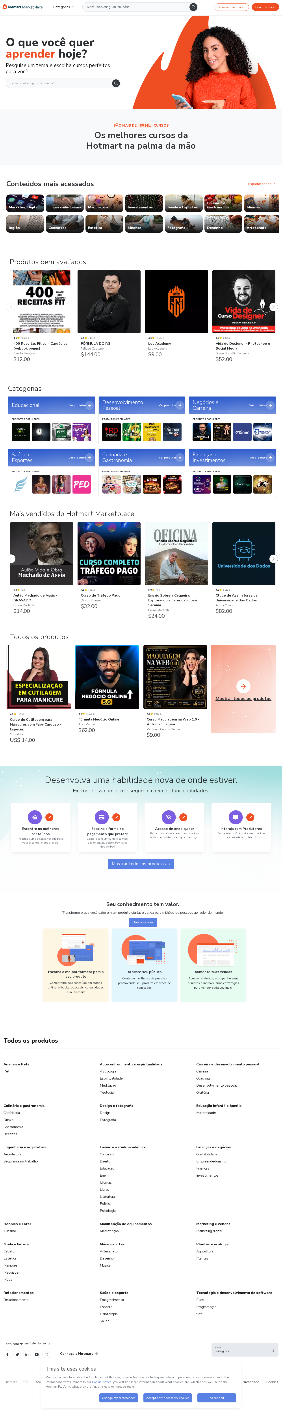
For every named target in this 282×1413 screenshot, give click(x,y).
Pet (6, 1071)
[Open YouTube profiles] (36, 1354)
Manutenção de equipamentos (126, 1224)
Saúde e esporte (114, 1292)
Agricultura (204, 1251)
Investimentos (207, 1175)
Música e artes (112, 1244)
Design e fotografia (116, 1105)
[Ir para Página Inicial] (23, 7)
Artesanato (109, 1251)
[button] (245, 1350)
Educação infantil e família (218, 1105)
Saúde (104, 1321)
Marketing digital (209, 1231)
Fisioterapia (109, 1314)
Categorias (61, 7)
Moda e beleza (16, 1244)
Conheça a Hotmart (76, 1353)
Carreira (202, 1071)
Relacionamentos (19, 1292)
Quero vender (142, 922)
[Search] (193, 7)
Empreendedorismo (211, 1161)
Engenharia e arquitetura (25, 1147)
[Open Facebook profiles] (7, 1354)
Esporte (106, 1306)
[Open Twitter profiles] (17, 1354)
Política (105, 1203)
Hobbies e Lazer (17, 1224)
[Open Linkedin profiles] (27, 1354)
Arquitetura (12, 1154)
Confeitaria (12, 1112)
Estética (10, 1258)
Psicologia (108, 1210)
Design (105, 1112)
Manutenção (109, 1231)
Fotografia (108, 1119)
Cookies (272, 1382)
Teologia (107, 1092)
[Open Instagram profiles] (46, 1354)
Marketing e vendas (213, 1224)
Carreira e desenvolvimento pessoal (228, 1064)
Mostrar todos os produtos (139, 864)
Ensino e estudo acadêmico (123, 1147)
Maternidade (206, 1112)
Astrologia (108, 1071)
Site (199, 1314)
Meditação (108, 1085)
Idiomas (106, 1182)
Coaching (203, 1078)
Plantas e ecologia (212, 1244)
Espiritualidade (111, 1078)
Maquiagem (12, 1272)
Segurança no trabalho (21, 1161)
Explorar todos (259, 184)
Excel (200, 1299)
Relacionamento (16, 1299)
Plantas (202, 1258)
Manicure (10, 1265)
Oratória (202, 1092)
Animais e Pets (16, 1064)
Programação (206, 1306)
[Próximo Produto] (273, 302)
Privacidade (250, 1382)
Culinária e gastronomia (24, 1105)
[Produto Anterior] (11, 302)
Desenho (107, 1258)
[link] (25, 203)
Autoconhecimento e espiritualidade (131, 1064)
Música (105, 1265)
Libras (104, 1189)
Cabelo (9, 1251)
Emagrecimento (112, 1299)
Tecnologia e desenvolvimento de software (234, 1292)
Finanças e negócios (213, 1147)
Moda (8, 1279)
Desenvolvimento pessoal (216, 1085)
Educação (107, 1168)
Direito (105, 1161)
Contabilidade (206, 1154)
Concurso (107, 1154)
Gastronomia (13, 1127)
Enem (104, 1175)
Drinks (8, 1119)
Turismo (10, 1231)
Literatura (107, 1196)
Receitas (10, 1134)
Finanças (202, 1168)
